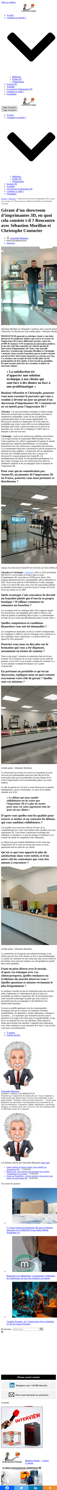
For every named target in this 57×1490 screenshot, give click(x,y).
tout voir (45, 1163)
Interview (12, 199)
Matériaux (16, 77)
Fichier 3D (17, 79)
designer (14, 343)
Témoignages (18, 82)
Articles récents (13, 1035)
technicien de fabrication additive (39, 343)
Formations (11, 94)
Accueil (10, 15)
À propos (11, 1032)
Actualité (11, 86)
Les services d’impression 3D (19, 89)
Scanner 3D (12, 84)
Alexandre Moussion (19, 238)
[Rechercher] (41, 1329)
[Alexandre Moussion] (18, 1089)
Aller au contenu (8, 2)
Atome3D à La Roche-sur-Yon (40, 356)
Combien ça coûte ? (15, 91)
